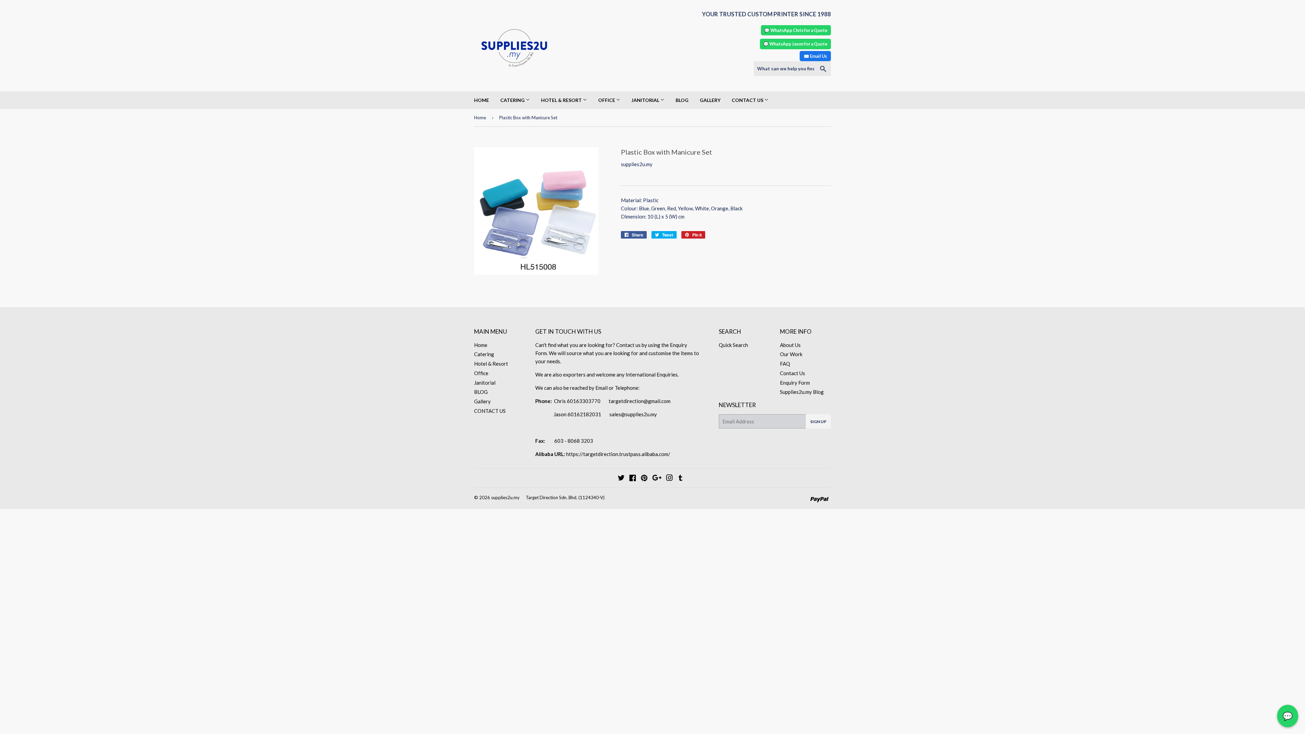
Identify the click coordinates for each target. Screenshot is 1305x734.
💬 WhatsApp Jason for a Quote (795, 44)
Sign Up (818, 421)
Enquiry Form (795, 383)
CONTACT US (748, 100)
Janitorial (645, 100)
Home (481, 100)
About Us (790, 345)
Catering (513, 100)
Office (607, 100)
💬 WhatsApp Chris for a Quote (796, 30)
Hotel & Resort (562, 100)
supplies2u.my (505, 497)
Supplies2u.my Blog (802, 392)
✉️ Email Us (815, 56)
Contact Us (792, 373)
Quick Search (733, 345)
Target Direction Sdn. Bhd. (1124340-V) (565, 497)
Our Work (791, 354)
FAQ (785, 364)
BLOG (682, 100)
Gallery (710, 100)
